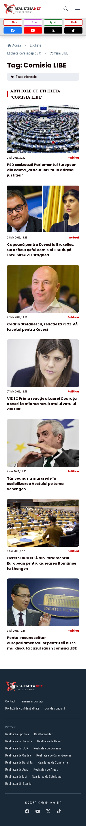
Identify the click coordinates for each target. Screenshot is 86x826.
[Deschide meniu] (77, 9)
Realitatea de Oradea (18, 755)
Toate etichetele (26, 77)
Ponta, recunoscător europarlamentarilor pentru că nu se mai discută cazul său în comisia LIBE (42, 643)
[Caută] (65, 9)
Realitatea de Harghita (19, 762)
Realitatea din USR (16, 748)
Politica (73, 158)
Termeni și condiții (32, 701)
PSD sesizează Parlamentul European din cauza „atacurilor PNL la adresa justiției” (42, 170)
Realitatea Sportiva (17, 734)
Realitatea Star (43, 734)
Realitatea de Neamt (49, 741)
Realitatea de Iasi (16, 776)
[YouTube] (33, 30)
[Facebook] (13, 30)
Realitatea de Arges (46, 769)
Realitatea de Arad (16, 769)
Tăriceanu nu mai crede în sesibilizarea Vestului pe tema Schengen (35, 484)
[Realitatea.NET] (23, 9)
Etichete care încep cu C (24, 53)
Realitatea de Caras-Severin (53, 755)
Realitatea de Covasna (48, 748)
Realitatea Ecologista (18, 741)
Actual (74, 237)
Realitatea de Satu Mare (47, 776)
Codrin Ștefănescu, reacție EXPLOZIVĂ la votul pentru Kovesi (42, 327)
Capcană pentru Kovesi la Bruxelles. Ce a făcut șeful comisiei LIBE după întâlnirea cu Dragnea (40, 250)
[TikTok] (73, 30)
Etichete (35, 45)
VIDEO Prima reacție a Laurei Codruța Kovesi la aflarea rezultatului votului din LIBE (42, 404)
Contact (10, 701)
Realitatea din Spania (18, 783)
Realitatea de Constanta (53, 762)
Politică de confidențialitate (22, 708)
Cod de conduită (55, 708)
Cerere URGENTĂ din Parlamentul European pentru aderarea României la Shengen (41, 563)
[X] (53, 30)
